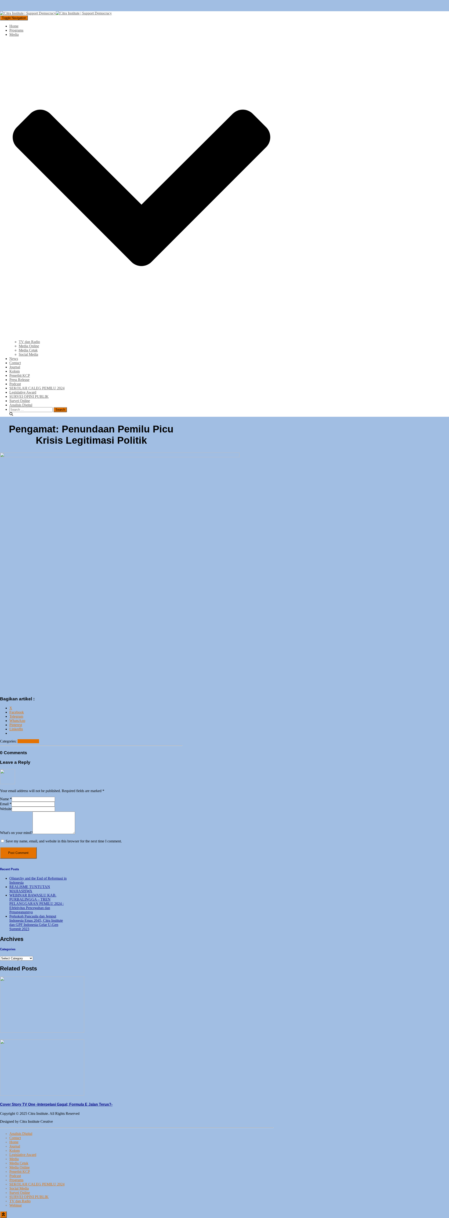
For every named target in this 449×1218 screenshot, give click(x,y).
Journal (14, 367)
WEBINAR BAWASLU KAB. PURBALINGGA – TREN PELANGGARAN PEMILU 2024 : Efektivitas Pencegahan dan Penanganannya (36, 903)
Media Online (29, 346)
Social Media (28, 354)
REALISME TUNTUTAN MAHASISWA (29, 889)
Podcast (15, 384)
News (13, 359)
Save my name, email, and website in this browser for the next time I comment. (64, 841)
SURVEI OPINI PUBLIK (29, 397)
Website (6, 809)
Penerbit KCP (19, 375)
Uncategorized (28, 741)
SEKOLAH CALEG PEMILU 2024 (37, 388)
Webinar (15, 1205)
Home (13, 26)
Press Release (19, 380)
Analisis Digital (20, 405)
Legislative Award (22, 392)
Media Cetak (28, 350)
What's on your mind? (16, 833)
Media (14, 1159)
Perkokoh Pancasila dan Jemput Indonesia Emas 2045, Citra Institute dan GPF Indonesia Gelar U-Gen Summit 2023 (36, 922)
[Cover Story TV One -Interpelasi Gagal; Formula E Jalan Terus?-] (42, 1094)
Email (5, 804)
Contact (15, 363)
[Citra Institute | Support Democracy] (56, 13)
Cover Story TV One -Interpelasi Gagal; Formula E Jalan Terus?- (56, 1104)
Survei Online (19, 401)
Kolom (14, 371)
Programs (16, 30)
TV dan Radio (29, 342)
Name (6, 799)
